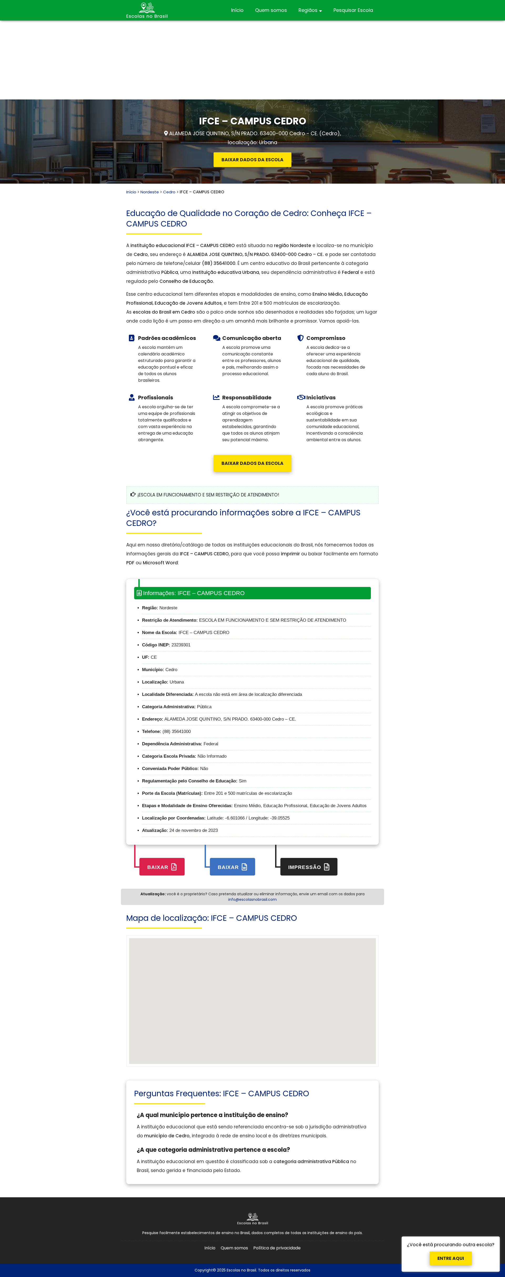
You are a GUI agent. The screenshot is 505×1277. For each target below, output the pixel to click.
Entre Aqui (450, 1254)
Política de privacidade (277, 1248)
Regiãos (308, 10)
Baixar (158, 867)
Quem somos (271, 10)
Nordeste (149, 192)
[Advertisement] (252, 60)
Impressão (305, 867)
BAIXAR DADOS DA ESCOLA (252, 160)
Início (237, 10)
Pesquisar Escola (353, 10)
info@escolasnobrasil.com (252, 899)
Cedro (169, 192)
